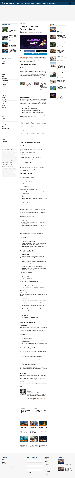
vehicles (9, 175)
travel (3, 175)
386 (26, 446)
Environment (38, 3)
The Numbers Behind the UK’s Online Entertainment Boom (34, 444)
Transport (4, 137)
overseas (10, 164)
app (5, 149)
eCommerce (51, 3)
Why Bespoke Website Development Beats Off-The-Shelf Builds (61, 57)
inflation (3, 160)
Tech (22, 3)
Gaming (3, 93)
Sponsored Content (6, 128)
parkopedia (4, 166)
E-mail (28, 459)
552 (26, 87)
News (3, 116)
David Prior (25, 32)
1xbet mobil (48, 471)
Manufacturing (5, 109)
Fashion (3, 86)
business (8, 151)
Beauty (12, 149)
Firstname (28, 463)
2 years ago (12, 46)
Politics (3, 122)
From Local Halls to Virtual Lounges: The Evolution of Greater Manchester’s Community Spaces (33, 430)
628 (46, 431)
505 (15, 46)
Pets (3, 120)
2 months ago (12, 32)
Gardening (4, 95)
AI (2, 149)
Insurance (4, 99)
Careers (3, 63)
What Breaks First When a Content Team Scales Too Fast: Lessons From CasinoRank (68, 469)
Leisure (3, 105)
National (3, 114)
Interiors (4, 101)
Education (4, 74)
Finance (32, 3)
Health (3, 97)
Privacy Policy (5, 463)
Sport (3, 130)
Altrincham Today (41, 398)
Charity (3, 65)
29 (41, 89)
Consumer (26, 3)
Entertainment (25, 23)
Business (17, 3)
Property (45, 3)
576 (36, 446)
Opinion (3, 118)
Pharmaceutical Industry (6, 168)
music (3, 164)
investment (13, 160)
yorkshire (13, 175)
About (3, 459)
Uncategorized (5, 141)
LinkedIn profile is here (32, 399)
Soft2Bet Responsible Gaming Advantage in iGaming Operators (24, 444)
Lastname (28, 468)
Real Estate (8, 170)
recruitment (14, 170)
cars (12, 151)
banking (8, 149)
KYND (3, 162)
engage (3, 158)
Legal (3, 103)
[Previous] (32, 93)
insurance (8, 160)
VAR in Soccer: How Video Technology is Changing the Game (12, 44)
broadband (4, 151)
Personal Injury (10, 166)
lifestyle (7, 162)
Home (21, 23)
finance (7, 158)
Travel (3, 139)
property (3, 170)
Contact (3, 462)
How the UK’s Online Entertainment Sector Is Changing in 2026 (29, 84)
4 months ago (12, 40)
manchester (12, 162)
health (15, 158)
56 (16, 54)
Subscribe (29, 472)
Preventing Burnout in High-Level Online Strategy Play (61, 44)
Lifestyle (4, 107)
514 (16, 40)
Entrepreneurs (5, 82)
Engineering (4, 78)
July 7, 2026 (22, 446)
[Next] (34, 93)
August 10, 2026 (28, 86)
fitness (11, 158)
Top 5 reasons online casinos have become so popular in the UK (43, 428)
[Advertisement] (37, 13)
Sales (3, 126)
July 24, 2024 (31, 32)
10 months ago (12, 54)
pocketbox (14, 168)
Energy (3, 76)
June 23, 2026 (32, 446)
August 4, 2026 (42, 431)
